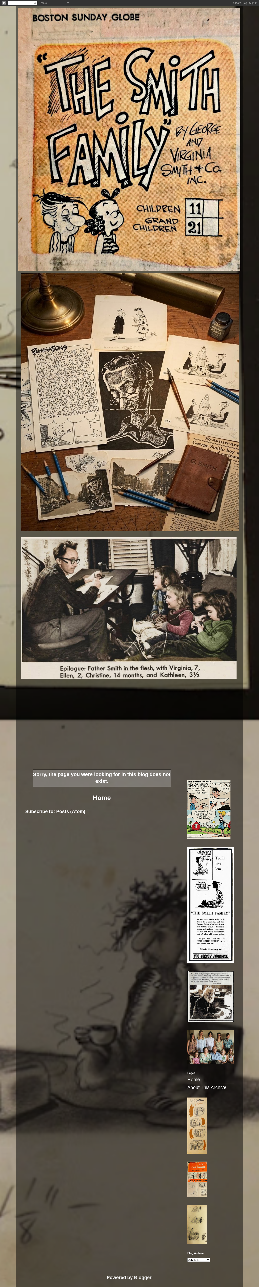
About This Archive (206, 1087)
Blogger (142, 1277)
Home (102, 797)
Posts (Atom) (70, 811)
